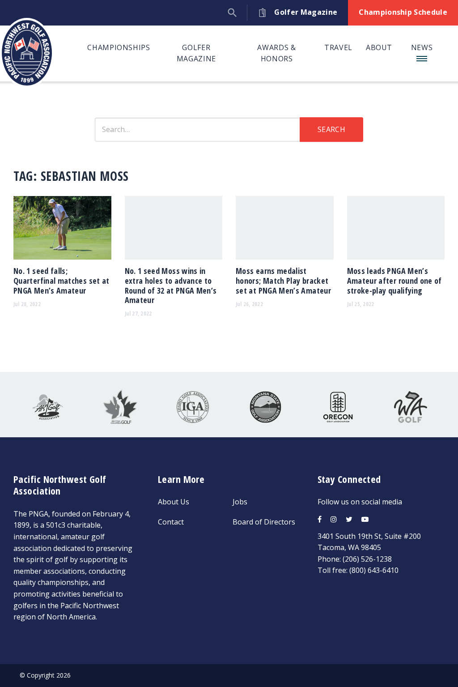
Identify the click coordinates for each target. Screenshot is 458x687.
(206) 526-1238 (367, 559)
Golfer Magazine (196, 53)
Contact (171, 522)
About (379, 47)
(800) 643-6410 (374, 570)
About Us (173, 502)
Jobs (240, 502)
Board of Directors (264, 522)
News (422, 47)
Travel (338, 47)
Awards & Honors (276, 53)
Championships (118, 47)
